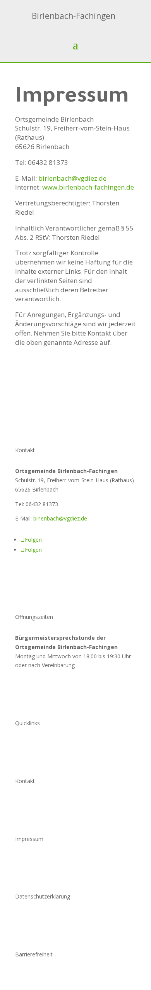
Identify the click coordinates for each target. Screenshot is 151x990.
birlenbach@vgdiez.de (60, 518)
